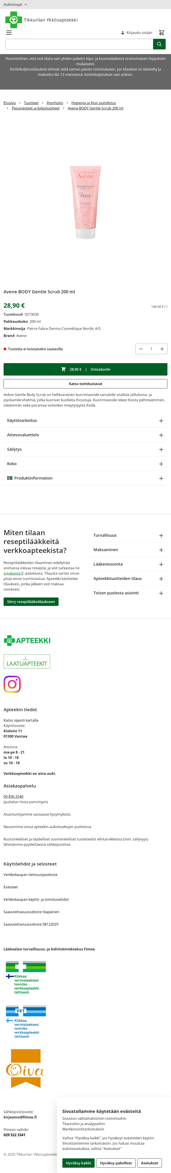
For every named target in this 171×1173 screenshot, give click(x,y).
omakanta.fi (13, 573)
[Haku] (159, 44)
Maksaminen (106, 549)
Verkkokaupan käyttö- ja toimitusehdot (36, 899)
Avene (21, 335)
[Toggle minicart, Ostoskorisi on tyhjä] (162, 33)
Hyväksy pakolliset (116, 1163)
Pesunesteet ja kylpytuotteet (36, 108)
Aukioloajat (13, 4)
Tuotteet (31, 102)
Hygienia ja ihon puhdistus (93, 102)
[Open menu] (8, 32)
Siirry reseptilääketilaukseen (31, 601)
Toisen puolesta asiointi (116, 592)
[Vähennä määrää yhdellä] (140, 349)
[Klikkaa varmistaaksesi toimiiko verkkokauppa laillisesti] (85, 977)
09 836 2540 (13, 796)
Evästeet (11, 887)
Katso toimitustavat (85, 383)
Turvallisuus (105, 535)
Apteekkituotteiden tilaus (118, 578)
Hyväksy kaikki (78, 1163)
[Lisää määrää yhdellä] (162, 349)
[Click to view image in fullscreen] (85, 201)
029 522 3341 (14, 1134)
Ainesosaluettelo (23, 434)
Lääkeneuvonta (108, 564)
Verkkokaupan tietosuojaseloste (30, 874)
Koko (12, 463)
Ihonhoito (55, 102)
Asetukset (149, 1163)
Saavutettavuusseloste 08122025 (31, 924)
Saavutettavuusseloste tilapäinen (31, 911)
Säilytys (14, 449)
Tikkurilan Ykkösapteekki (51, 20)
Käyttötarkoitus (22, 420)
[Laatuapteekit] (85, 661)
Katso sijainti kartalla (21, 720)
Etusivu (10, 102)
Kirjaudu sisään (139, 32)
